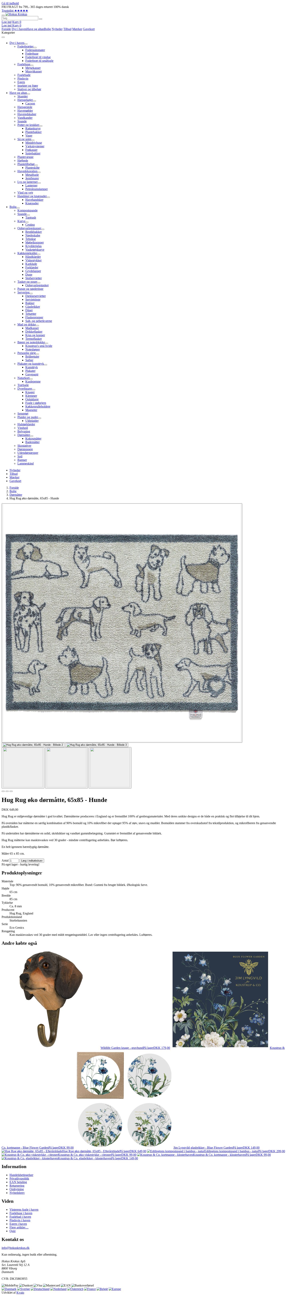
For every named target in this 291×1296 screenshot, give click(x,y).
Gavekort (89, 29)
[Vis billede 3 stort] (96, 745)
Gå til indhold (10, 3)
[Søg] (40, 19)
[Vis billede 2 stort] (33, 745)
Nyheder (57, 29)
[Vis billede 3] (110, 767)
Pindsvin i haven (20, 1220)
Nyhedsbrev (17, 1192)
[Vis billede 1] (23, 767)
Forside (6, 29)
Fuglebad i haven (20, 1216)
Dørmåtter (16, 494)
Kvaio (20, 1292)
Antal (5, 860)
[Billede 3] (11, 791)
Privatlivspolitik (19, 1178)
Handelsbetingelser (21, 1175)
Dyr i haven (19, 29)
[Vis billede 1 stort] (122, 623)
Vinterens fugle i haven (24, 1209)
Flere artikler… (19, 1227)
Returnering (17, 1185)
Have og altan (35, 29)
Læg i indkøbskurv (32, 860)
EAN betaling (18, 1182)
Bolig (47, 29)
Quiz (13, 1231)
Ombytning (17, 1189)
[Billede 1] (3, 791)
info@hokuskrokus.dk (15, 1247)
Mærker (77, 29)
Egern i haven (18, 1224)
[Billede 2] (7, 791)
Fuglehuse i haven (21, 1213)
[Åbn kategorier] (3, 15)
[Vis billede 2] (66, 767)
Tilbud (67, 29)
